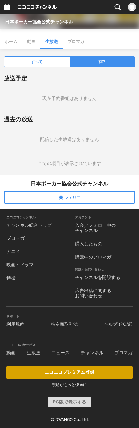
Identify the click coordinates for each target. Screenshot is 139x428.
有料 (102, 61)
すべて (37, 61)
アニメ (13, 251)
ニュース (60, 352)
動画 (31, 41)
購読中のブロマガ (93, 256)
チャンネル (92, 352)
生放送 (51, 41)
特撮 (11, 277)
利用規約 (15, 324)
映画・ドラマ (20, 264)
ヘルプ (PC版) (118, 324)
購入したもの (88, 243)
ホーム (11, 41)
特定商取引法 (64, 324)
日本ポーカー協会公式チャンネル (39, 21)
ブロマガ (76, 41)
